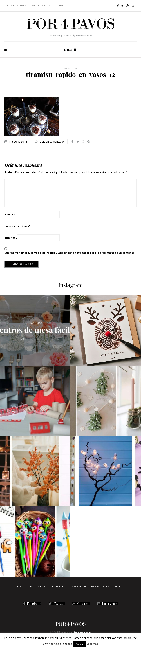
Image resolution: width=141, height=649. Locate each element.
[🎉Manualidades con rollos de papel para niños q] (35, 401)
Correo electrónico (17, 226)
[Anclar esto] (88, 141)
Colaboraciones (16, 5)
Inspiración (78, 586)
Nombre (10, 214)
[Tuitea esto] (77, 141)
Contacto (60, 5)
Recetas (120, 586)
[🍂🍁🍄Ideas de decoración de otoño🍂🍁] (35, 471)
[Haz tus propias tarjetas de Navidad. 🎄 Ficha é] (105, 330)
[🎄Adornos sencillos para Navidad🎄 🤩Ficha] (105, 401)
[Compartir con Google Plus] (83, 141)
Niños (41, 586)
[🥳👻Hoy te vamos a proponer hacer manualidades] (105, 471)
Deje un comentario (52, 141)
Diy (30, 586)
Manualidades (100, 586)
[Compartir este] (72, 141)
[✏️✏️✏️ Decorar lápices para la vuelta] (35, 541)
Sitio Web (10, 237)
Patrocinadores (40, 5)
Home (19, 586)
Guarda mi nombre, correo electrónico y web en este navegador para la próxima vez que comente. (69, 252)
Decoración (58, 586)
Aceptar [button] (80, 644)
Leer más (92, 644)
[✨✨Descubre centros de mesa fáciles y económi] (35, 330)
